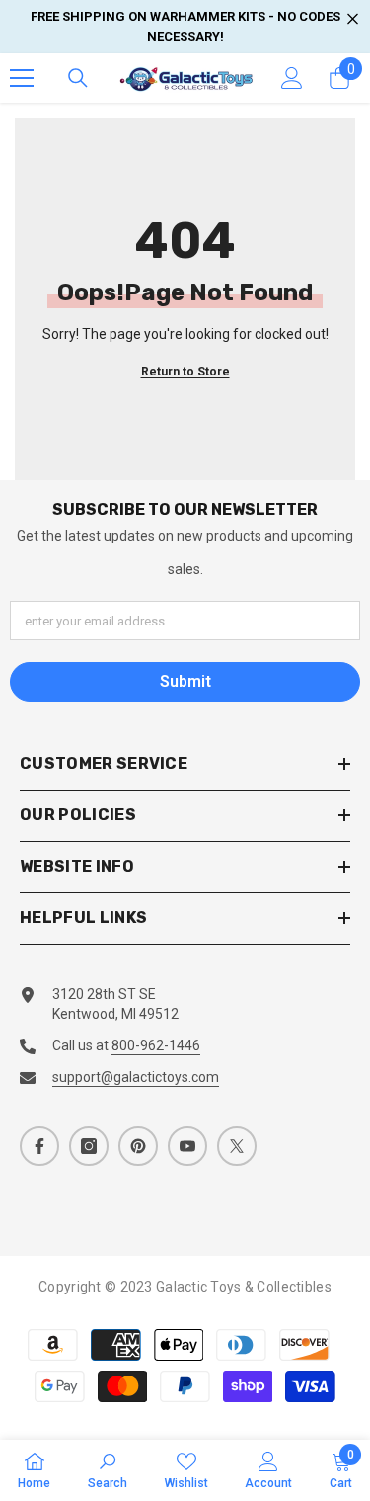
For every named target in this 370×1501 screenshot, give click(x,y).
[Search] (78, 78)
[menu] (22, 78)
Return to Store (185, 371)
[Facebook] (39, 1146)
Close (352, 19)
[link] (107, 1470)
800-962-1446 (155, 1045)
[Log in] (292, 78)
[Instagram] (89, 1146)
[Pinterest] (138, 1146)
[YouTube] (187, 1146)
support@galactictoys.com (135, 1077)
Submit (185, 681)
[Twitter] (237, 1146)
